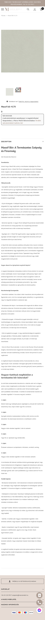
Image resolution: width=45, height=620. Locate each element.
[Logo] (13, 9)
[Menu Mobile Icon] (2, 9)
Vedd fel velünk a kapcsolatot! (28, 101)
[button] (39, 610)
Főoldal (3, 15)
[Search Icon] (28, 9)
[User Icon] (35, 9)
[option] (22, 51)
